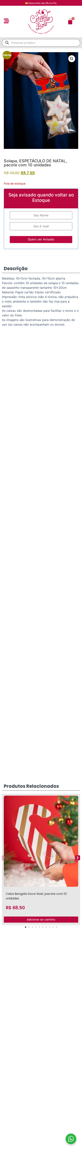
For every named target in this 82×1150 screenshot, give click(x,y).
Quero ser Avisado (41, 239)
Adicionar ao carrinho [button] (41, 919)
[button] (71, 58)
